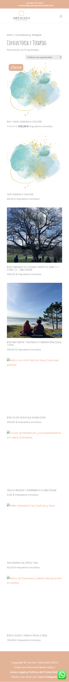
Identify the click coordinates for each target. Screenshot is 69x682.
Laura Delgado (48, 676)
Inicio (10, 34)
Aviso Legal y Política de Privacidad (34, 672)
